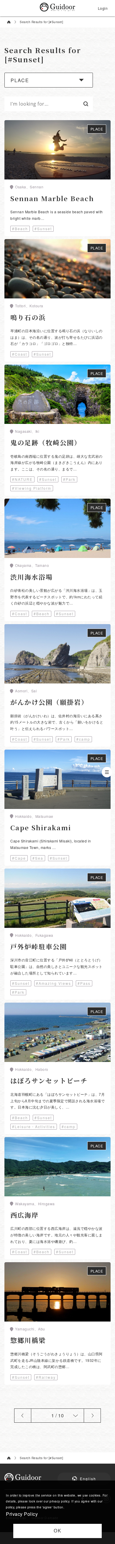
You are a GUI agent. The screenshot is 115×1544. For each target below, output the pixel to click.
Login (103, 8)
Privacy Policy (22, 1513)
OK (58, 1530)
